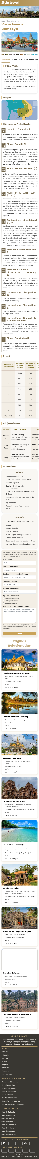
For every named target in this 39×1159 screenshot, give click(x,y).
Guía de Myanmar (9, 1121)
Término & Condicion (10, 1088)
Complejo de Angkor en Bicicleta (17, 1014)
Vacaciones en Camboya (13, 845)
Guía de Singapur (8, 1131)
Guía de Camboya (9, 1125)
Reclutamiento (7, 1095)
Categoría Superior (12, 598)
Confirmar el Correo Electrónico (15, 574)
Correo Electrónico (10, 567)
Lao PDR (5, 1058)
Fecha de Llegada (10, 581)
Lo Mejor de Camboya (12, 758)
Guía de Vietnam (8, 1115)
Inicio (3, 21)
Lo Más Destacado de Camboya (16, 673)
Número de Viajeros (11, 588)
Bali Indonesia (7, 1074)
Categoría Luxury (11, 603)
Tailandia (5, 1055)
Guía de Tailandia (8, 1112)
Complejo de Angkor (11, 973)
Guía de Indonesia (9, 1134)
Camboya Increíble (11, 888)
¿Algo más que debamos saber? (16, 606)
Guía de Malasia (8, 1128)
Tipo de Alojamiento (11, 596)
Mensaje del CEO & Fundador (13, 1104)
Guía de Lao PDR (8, 1118)
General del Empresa (10, 1082)
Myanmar (5, 1071)
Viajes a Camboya (12, 21)
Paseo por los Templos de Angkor (17, 931)
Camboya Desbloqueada (14, 801)
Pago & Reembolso (9, 1091)
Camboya (5, 1068)
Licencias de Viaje (8, 1085)
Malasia (4, 1061)
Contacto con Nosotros (11, 1101)
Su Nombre (7, 560)
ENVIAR (19, 633)
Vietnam (5, 1052)
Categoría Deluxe (11, 600)
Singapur (5, 1064)
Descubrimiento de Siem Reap (15, 716)
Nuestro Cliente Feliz (10, 1098)
